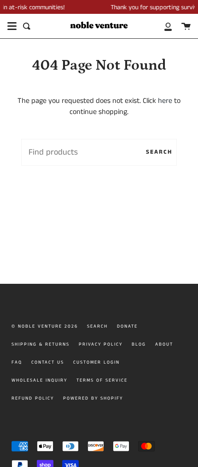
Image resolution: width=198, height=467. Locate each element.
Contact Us (47, 362)
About (164, 344)
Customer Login (96, 362)
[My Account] (163, 26)
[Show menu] (12, 26)
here (165, 101)
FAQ (17, 362)
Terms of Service (102, 380)
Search (159, 152)
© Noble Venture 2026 (45, 326)
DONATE (127, 326)
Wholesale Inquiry (39, 380)
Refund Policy (33, 398)
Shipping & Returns (41, 344)
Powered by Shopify (93, 398)
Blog (139, 344)
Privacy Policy (100, 344)
